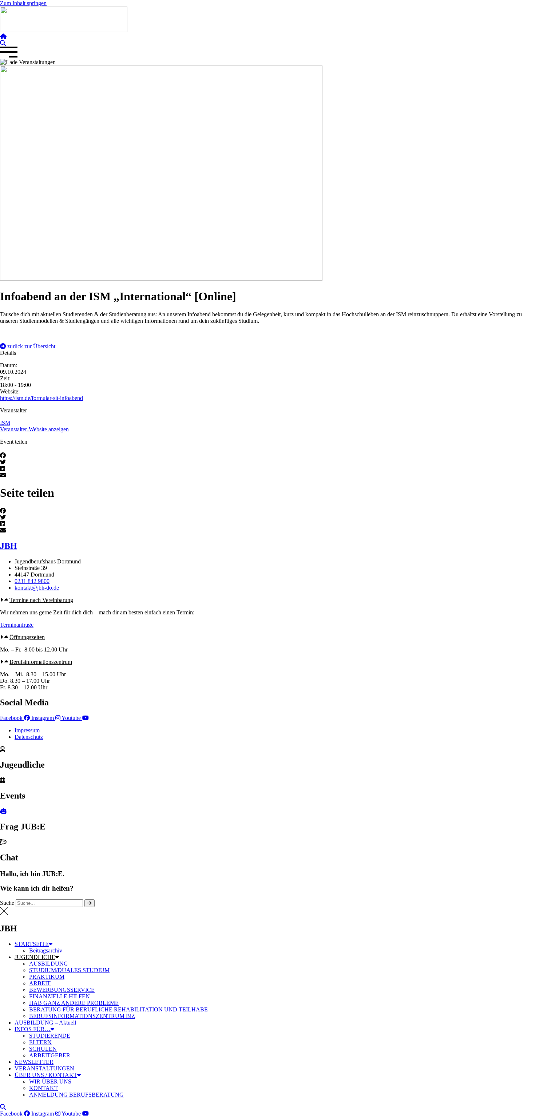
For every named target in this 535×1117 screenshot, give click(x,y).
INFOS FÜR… (33, 1029)
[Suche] (89, 903)
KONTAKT (43, 1088)
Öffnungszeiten (27, 637)
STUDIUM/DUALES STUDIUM (69, 970)
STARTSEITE (32, 944)
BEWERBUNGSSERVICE (62, 990)
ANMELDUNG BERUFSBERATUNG (76, 1095)
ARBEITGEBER (49, 1055)
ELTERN (40, 1042)
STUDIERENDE (49, 1036)
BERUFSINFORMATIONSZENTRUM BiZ (82, 1016)
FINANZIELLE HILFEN (59, 996)
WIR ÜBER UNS (50, 1081)
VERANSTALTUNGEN (44, 1068)
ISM (5, 423)
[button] (27, 346)
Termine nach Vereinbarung (41, 600)
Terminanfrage (16, 625)
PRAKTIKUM (46, 977)
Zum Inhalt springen (23, 3)
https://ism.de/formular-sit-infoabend (41, 398)
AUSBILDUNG (48, 963)
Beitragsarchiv (45, 950)
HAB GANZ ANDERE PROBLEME (74, 1003)
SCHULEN (43, 1049)
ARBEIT (40, 983)
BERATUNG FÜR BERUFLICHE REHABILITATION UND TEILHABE (118, 1009)
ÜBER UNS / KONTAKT (46, 1075)
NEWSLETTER (34, 1062)
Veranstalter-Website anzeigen (34, 429)
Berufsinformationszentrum (40, 662)
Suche (7, 903)
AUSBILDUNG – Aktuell (45, 1022)
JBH (8, 546)
